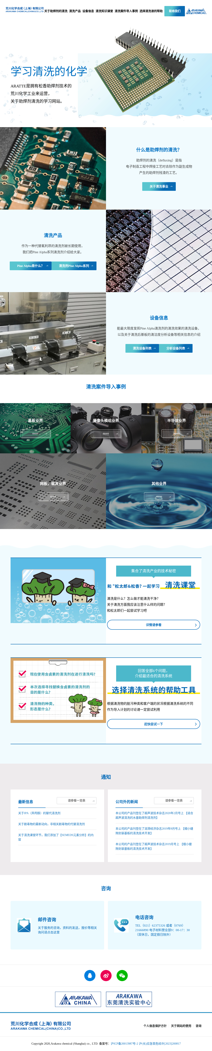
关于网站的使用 (181, 1025)
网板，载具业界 (53, 491)
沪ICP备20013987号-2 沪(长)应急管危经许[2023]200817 (146, 1043)
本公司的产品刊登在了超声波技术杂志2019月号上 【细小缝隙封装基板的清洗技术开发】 (154, 846)
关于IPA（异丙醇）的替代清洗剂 (39, 813)
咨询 (198, 1025)
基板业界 (35, 428)
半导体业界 (176, 428)
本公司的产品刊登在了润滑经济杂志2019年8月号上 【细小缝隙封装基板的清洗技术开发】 (154, 831)
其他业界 (159, 491)
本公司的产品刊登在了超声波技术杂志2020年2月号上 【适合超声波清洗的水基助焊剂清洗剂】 (154, 815)
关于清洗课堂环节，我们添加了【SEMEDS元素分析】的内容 (56, 837)
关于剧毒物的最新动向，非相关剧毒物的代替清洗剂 (51, 824)
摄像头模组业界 (106, 428)
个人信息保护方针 (155, 1025)
